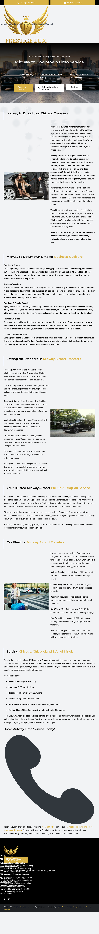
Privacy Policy (72, 907)
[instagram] (9, 899)
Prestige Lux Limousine (22, 907)
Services (38, 56)
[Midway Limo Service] (11, 846)
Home (31, 56)
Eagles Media (61, 907)
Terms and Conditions (85, 907)
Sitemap (7, 909)
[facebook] (5, 899)
